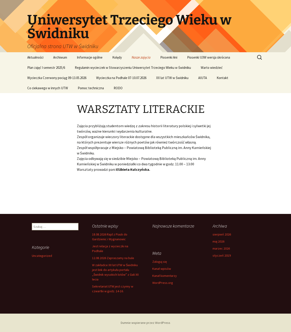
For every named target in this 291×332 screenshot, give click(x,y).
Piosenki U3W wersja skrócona (208, 57)
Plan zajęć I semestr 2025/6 (46, 67)
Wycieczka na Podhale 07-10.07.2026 (121, 78)
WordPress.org (162, 283)
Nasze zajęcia (141, 57)
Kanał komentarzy (164, 276)
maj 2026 (218, 241)
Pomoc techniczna (91, 88)
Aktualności (35, 57)
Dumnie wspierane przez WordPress (145, 323)
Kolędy (117, 57)
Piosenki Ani (168, 57)
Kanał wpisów (161, 269)
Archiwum (60, 57)
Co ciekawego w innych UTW (47, 88)
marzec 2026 (221, 248)
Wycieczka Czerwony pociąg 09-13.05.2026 (56, 78)
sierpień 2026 (222, 234)
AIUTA (202, 78)
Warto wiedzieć (212, 67)
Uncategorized (42, 256)
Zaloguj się (159, 262)
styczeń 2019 (222, 255)
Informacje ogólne (90, 57)
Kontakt (222, 78)
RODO (118, 88)
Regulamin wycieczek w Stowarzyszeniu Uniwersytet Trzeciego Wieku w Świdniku (133, 67)
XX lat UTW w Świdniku (172, 78)
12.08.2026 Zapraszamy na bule (113, 258)
